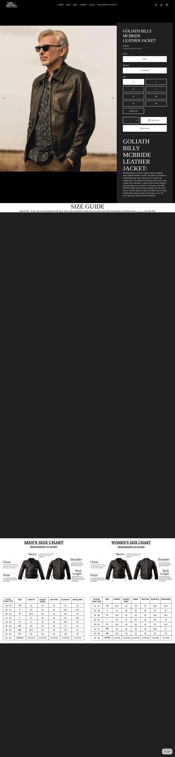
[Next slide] (114, 98)
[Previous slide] (3, 98)
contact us (140, 211)
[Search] (156, 5)
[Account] (161, 5)
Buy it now (145, 128)
